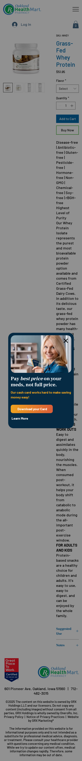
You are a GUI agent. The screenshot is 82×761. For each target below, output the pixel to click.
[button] (66, 341)
